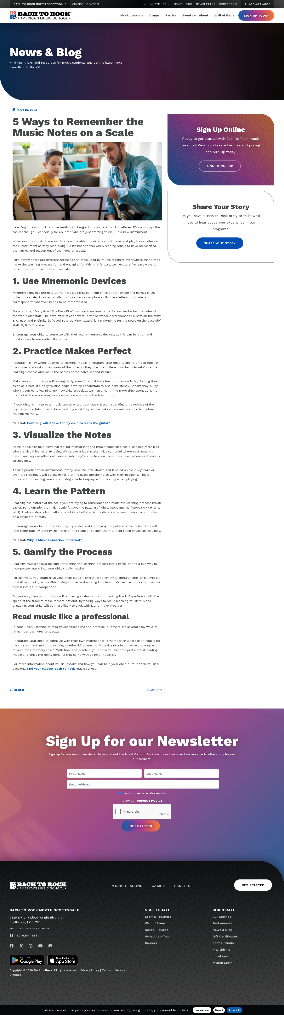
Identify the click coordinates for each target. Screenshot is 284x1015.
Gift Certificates (225, 936)
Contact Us (228, 4)
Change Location (85, 4)
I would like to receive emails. (144, 793)
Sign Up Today (256, 15)
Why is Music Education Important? (54, 540)
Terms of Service (114, 970)
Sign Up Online (220, 166)
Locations (220, 956)
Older (18, 690)
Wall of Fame (224, 15)
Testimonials (222, 923)
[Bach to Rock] (40, 15)
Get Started (253, 885)
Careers (151, 943)
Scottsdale (157, 910)
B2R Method (222, 917)
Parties (170, 15)
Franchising (182, 4)
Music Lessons (131, 15)
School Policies (156, 930)
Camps (154, 15)
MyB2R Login (159, 4)
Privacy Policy (89, 970)
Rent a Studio (223, 943)
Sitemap (15, 974)
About (203, 15)
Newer (152, 690)
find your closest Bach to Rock (51, 668)
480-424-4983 (259, 4)
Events (187, 15)
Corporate (224, 910)
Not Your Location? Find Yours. (30, 928)
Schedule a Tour (157, 936)
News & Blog (222, 930)
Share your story (220, 243)
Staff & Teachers (158, 917)
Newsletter (205, 4)
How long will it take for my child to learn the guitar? (68, 423)
